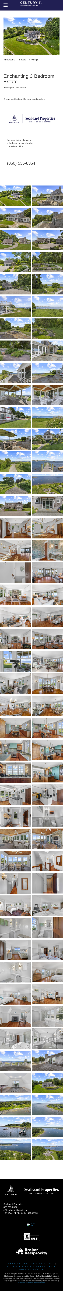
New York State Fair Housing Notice (31, 1283)
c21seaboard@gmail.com (16, 1210)
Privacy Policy (42, 1264)
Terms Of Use (17, 1264)
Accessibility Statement (26, 1266)
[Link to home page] (32, 5)
